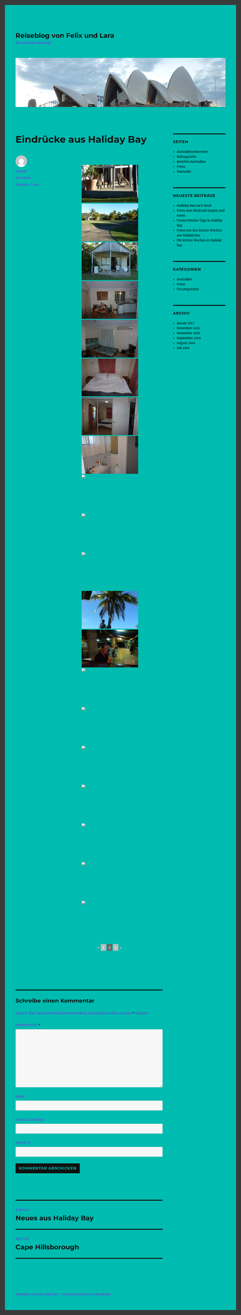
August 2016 (186, 343)
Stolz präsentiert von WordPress (87, 1294)
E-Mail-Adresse (30, 1119)
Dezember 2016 (188, 328)
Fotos (35, 184)
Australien (22, 184)
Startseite (184, 172)
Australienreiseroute (192, 152)
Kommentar (28, 1025)
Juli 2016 (183, 348)
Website (23, 1142)
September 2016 (189, 338)
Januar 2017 (185, 323)
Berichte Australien (191, 162)
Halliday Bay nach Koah (194, 206)
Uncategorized (188, 289)
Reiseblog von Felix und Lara (65, 35)
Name (20, 1096)
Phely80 (21, 171)
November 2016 (188, 333)
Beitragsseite (186, 157)
